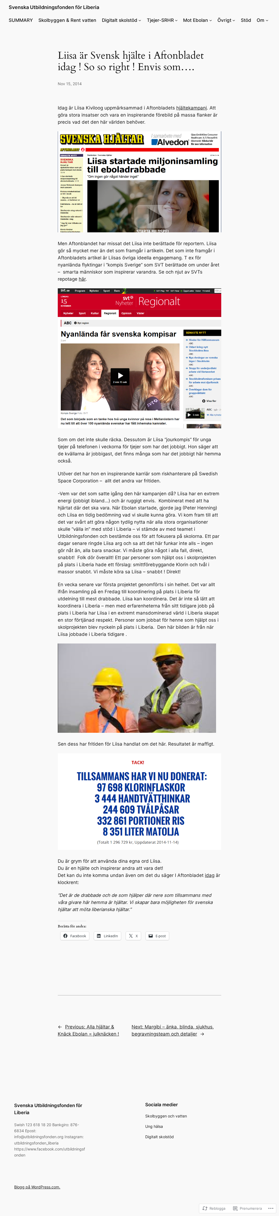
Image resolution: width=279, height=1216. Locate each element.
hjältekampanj (191, 108)
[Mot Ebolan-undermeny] (210, 20)
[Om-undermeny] (267, 20)
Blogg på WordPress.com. (37, 1187)
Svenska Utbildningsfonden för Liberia (54, 7)
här (82, 279)
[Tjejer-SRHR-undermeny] (176, 20)
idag (209, 875)
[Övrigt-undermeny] (233, 20)
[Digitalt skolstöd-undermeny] (139, 20)
